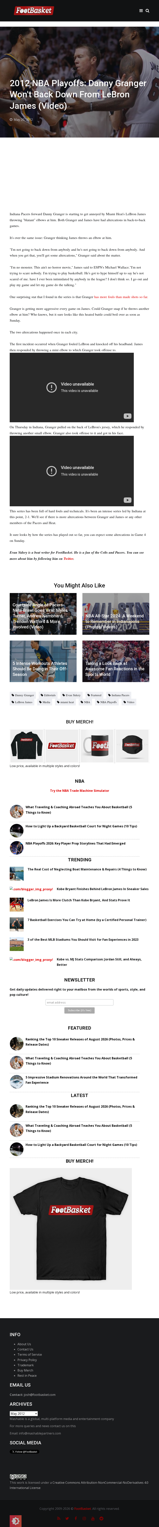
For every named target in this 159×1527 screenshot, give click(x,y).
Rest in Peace (27, 1375)
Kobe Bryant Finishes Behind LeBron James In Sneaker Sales (103, 889)
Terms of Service (29, 1354)
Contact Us (25, 1349)
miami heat (67, 702)
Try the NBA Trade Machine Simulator (79, 791)
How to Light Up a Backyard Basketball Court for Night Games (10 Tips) (81, 826)
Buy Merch (25, 1370)
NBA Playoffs (108, 702)
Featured (96, 695)
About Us (24, 1344)
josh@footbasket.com (39, 1395)
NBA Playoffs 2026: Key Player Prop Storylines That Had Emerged (75, 843)
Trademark (25, 1365)
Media (46, 702)
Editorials (50, 695)
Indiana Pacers (120, 695)
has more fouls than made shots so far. (121, 296)
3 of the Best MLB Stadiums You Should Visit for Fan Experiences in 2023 (83, 939)
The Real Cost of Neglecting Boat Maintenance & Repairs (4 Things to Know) (87, 869)
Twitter (68, 558)
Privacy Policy (27, 1360)
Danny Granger (24, 695)
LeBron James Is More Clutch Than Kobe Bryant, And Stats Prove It (79, 900)
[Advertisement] (79, 166)
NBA (87, 702)
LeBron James (23, 702)
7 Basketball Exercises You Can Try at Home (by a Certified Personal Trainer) (87, 920)
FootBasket (82, 1509)
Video (130, 702)
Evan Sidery (73, 695)
